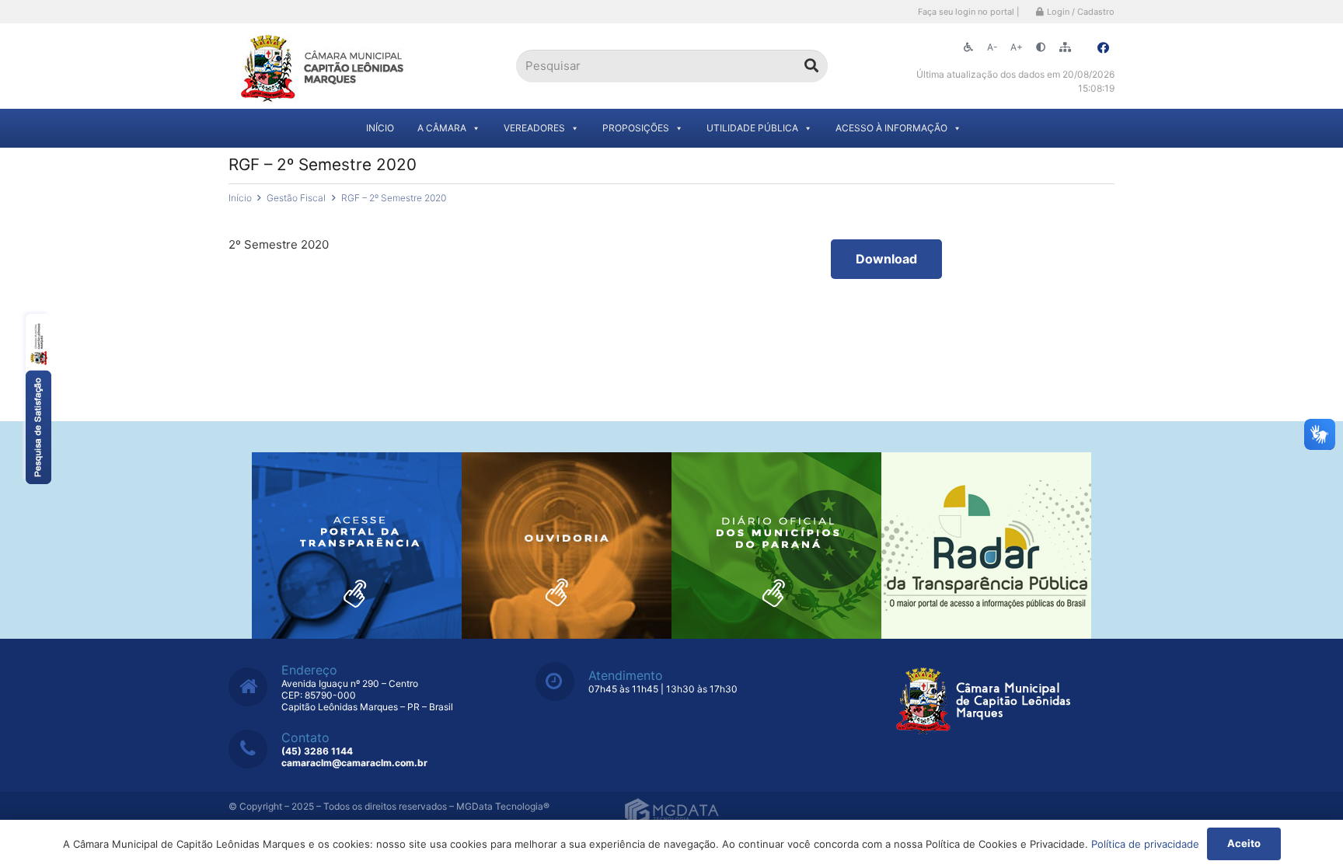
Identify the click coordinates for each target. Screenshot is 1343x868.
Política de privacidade (1145, 844)
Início (380, 128)
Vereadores (534, 128)
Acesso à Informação (891, 128)
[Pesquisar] (811, 66)
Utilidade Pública (752, 128)
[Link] (323, 66)
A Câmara (441, 128)
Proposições (635, 128)
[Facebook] (1103, 48)
